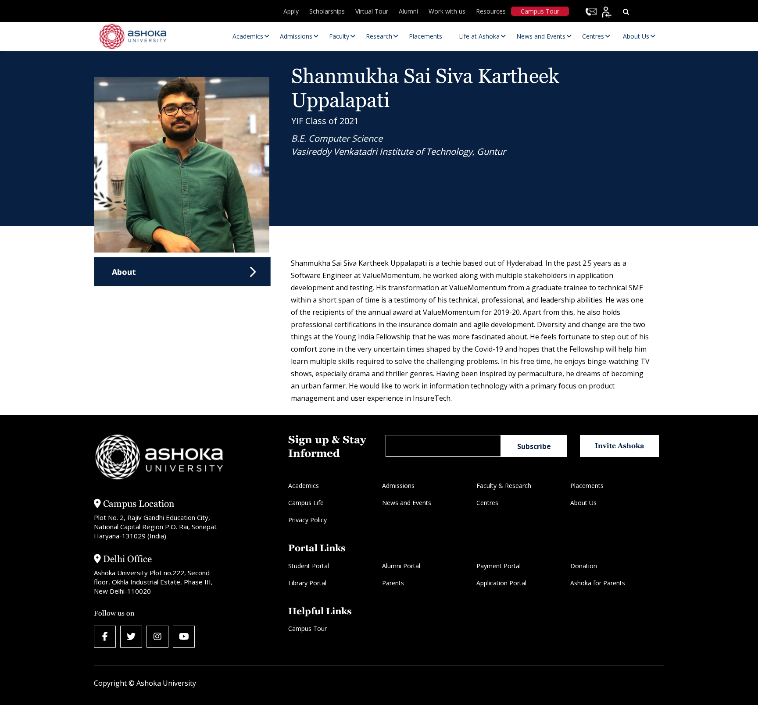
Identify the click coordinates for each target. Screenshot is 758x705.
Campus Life (306, 502)
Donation (583, 566)
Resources (491, 11)
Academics (303, 485)
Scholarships (327, 11)
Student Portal (308, 566)
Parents (393, 583)
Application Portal (501, 583)
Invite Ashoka (619, 446)
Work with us (447, 11)
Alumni (408, 11)
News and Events (406, 502)
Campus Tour (540, 11)
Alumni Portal (401, 566)
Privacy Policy (307, 520)
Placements (587, 485)
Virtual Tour (371, 11)
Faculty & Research (503, 485)
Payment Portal (498, 566)
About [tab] (124, 272)
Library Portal (307, 583)
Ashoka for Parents (597, 583)
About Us (583, 502)
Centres (487, 502)
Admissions (398, 485)
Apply (291, 11)
